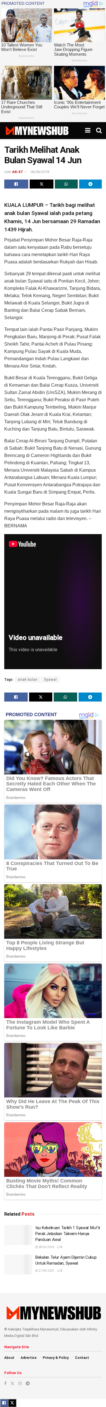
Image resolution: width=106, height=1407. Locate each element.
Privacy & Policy (56, 1358)
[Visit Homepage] (37, 130)
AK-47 (17, 172)
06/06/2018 (40, 172)
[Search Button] (99, 130)
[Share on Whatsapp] (66, 184)
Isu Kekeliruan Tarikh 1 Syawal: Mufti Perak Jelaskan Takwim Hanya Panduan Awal (67, 1233)
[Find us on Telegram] (28, 1383)
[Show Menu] (87, 130)
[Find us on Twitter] (12, 1383)
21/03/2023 (46, 1270)
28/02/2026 (46, 1247)
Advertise (28, 1358)
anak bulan (28, 680)
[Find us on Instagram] (20, 1383)
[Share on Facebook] (16, 184)
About (9, 1358)
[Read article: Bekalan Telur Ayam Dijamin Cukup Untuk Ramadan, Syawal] (18, 1264)
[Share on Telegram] (90, 184)
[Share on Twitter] (42, 184)
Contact (82, 1358)
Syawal (50, 680)
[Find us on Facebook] (5, 1383)
